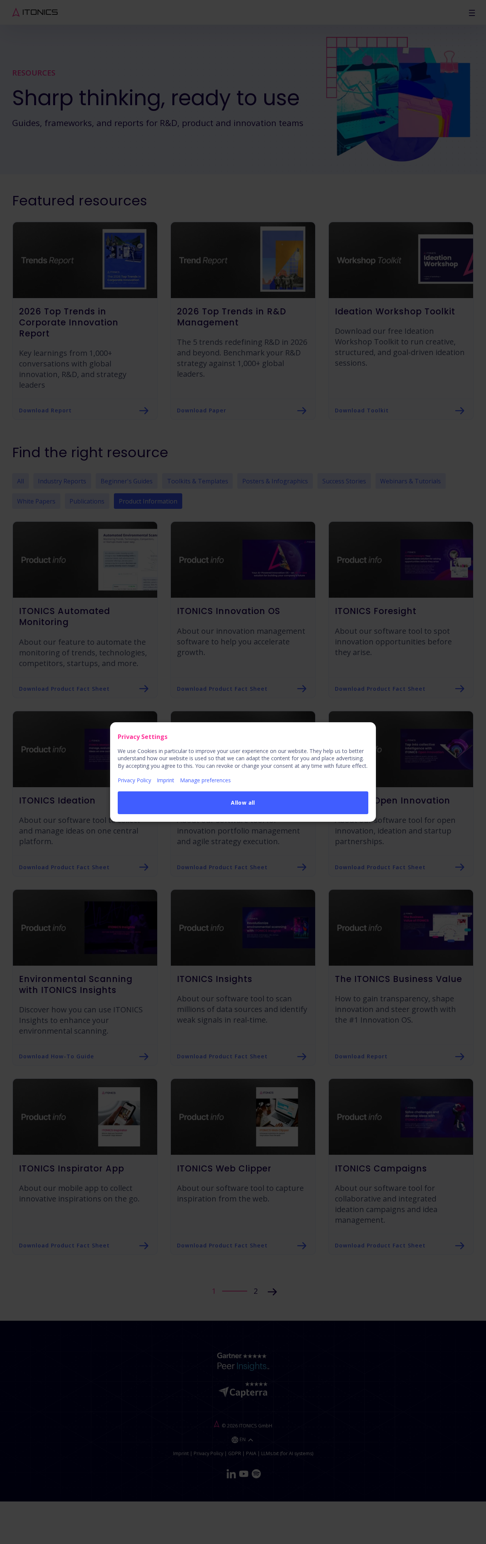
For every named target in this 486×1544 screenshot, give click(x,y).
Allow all (243, 802)
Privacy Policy (134, 780)
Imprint (165, 780)
